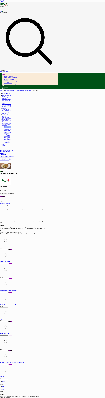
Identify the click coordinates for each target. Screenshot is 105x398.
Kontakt (3, 386)
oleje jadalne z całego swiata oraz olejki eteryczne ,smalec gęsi (6, 110)
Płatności (3, 389)
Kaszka (3, 156)
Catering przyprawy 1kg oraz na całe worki (7, 141)
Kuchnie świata (6, 80)
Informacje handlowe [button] (3, 230)
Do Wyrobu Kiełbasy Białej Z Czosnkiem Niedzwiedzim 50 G (12, 362)
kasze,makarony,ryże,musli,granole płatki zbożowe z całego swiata (6, 105)
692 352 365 (2, 0)
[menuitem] (30, 79)
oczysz (11, 156)
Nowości (3, 144)
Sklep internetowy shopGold (4, 395)
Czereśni (7, 151)
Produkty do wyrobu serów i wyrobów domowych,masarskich (5, 112)
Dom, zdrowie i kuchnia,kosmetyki (8, 76)
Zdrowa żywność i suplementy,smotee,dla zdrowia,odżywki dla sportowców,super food (6, 117)
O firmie (3, 385)
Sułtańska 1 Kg (4, 319)
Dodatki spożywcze (7, 143)
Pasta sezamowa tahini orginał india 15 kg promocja (7, 130)
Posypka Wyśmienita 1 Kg (4, 333)
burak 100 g (2, 159)
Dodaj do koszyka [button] (2, 196)
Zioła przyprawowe (7, 140)
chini (7, 155)
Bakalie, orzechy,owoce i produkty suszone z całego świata (6, 94)
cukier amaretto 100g (4, 157)
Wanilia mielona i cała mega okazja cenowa (7, 133)
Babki (4, 154)
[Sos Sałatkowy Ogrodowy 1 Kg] (5, 170)
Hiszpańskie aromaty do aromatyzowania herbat (7, 128)
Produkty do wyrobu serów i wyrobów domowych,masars (11, 81)
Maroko (9, 156)
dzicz (4, 150)
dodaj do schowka (2, 197)
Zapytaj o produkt (2, 203)
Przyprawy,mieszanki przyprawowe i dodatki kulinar (10, 84)
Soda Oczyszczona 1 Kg (4, 347)
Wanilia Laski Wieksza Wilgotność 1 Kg (7, 275)
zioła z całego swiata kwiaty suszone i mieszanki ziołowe (6, 120)
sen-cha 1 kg (4, 155)
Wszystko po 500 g (6, 82)
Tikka (5, 156)
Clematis (7, 156)
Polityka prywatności (4, 382)
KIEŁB (7, 150)
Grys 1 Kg (5, 261)
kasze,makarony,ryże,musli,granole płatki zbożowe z (10, 78)
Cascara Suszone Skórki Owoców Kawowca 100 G (8, 290)
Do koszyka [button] (10, 249)
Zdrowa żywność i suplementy (8, 83)
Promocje (3, 145)
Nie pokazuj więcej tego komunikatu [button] (5, 397)
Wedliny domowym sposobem (6, 134)
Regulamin (3, 381)
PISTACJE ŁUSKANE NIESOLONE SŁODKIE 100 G (5, 160)
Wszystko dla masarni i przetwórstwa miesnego (7, 136)
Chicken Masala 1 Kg (4, 376)
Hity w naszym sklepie (6, 146)
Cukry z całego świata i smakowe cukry (9, 75)
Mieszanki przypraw (7, 142)
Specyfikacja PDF (7, 203)
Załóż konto (3, 8)
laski (1, 150)
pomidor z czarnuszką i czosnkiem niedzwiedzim (5, 158)
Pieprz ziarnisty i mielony (7, 139)
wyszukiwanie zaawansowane (4, 71)
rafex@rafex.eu (2, 1)
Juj (2, 155)
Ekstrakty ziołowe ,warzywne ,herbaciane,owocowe (10, 77)
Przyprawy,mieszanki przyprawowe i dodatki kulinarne (6, 124)
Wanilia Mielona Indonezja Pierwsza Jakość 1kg (8, 304)
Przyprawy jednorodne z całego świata (7, 138)
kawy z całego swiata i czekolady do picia (9, 79)
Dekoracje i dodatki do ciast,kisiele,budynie (7, 127)
